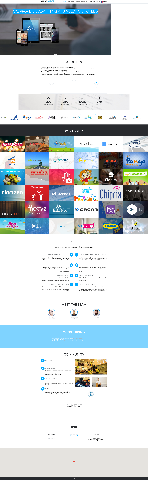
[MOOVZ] (37, 209)
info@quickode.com (51, 438)
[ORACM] (86, 209)
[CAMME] (61, 177)
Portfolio (78, 1)
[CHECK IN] (86, 193)
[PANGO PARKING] (135, 160)
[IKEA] (111, 226)
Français (105, 1)
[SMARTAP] (86, 144)
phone (42, 418)
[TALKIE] (61, 144)
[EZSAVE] (61, 209)
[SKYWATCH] (37, 226)
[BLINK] (111, 160)
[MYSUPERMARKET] (135, 177)
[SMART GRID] (111, 144)
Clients (72, 1)
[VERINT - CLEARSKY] (61, 193)
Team (87, 1)
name (42, 410)
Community (92, 1)
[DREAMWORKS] (12, 177)
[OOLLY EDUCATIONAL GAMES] (86, 177)
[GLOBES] (37, 177)
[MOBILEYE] (135, 144)
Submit (74, 427)
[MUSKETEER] (37, 193)
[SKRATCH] (135, 226)
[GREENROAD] (37, 160)
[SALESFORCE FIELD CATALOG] (111, 209)
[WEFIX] (61, 226)
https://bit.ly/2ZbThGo (76, 336)
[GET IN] (135, 209)
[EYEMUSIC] (12, 209)
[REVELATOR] (135, 193)
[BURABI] (86, 160)
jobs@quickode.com (64, 340)
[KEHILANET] (86, 226)
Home (64, 1)
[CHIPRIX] (111, 193)
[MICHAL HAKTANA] (12, 226)
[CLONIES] (111, 177)
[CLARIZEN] (12, 193)
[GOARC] (61, 160)
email (42, 414)
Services (83, 1)
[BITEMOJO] (37, 144)
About (68, 1)
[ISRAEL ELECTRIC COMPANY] (12, 160)
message (76, 410)
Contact (98, 1)
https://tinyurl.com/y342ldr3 (78, 338)
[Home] (47, 1)
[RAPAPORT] (12, 144)
